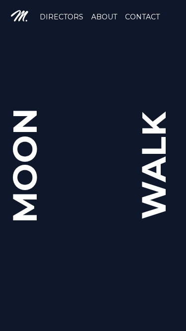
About (104, 16)
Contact (142, 16)
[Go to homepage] (20, 16)
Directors (61, 16)
